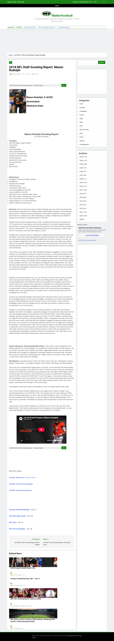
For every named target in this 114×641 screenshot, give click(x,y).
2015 (81, 197)
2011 (81, 212)
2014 (81, 201)
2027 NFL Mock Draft (30, 27)
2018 (81, 186)
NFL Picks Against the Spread (46, 27)
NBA (81, 122)
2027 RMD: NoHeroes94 (86, 240)
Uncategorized (84, 144)
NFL (10, 62)
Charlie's (27, 477)
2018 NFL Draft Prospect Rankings (21, 484)
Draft (81, 104)
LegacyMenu (10, 27)
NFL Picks (13, 522)
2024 (81, 164)
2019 (81, 182)
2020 (81, 179)
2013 (81, 205)
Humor (82, 115)
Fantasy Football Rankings (19, 510)
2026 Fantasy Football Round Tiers (22, 568)
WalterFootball (62, 15)
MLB (81, 118)
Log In (57, 5)
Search (101, 62)
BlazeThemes (73, 635)
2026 (81, 157)
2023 (81, 168)
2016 (81, 193)
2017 (81, 190)
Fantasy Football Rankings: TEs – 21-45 (84, 2)
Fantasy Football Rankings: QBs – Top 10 (25, 579)
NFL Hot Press (84, 129)
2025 (81, 160)
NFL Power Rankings (17, 529)
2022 (81, 171)
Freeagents (83, 111)
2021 (81, 175)
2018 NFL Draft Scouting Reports (20, 490)
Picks (81, 137)
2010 (81, 216)
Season (82, 141)
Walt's (34, 477)
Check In (19, 27)
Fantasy (82, 107)
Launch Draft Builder (92, 235)
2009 (81, 219)
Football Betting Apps (64, 27)
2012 (81, 208)
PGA (81, 133)
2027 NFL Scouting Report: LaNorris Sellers (25, 599)
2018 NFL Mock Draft (16, 477)
